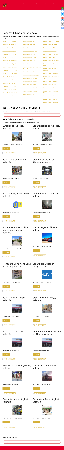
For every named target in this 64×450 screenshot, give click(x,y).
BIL (23, 6)
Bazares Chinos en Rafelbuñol (50, 73)
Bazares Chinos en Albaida (9, 44)
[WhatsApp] (62, 8)
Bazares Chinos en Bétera (9, 76)
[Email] (62, 23)
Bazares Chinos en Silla (49, 88)
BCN (33, 3)
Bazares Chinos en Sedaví (49, 84)
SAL (54, 3)
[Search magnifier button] (60, 115)
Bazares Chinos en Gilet (29, 60)
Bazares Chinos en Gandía (29, 57)
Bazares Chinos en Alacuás (9, 41)
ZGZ (45, 3)
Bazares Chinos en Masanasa (30, 78)
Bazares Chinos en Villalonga (50, 102)
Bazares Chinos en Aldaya (9, 54)
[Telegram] (62, 10)
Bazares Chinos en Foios (29, 54)
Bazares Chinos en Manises (30, 72)
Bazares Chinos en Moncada (30, 88)
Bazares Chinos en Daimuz (29, 44)
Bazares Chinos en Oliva (29, 94)
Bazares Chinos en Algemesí (9, 60)
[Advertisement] (31, 22)
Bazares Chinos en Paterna (50, 47)
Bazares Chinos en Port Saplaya (51, 60)
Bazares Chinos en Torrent (50, 96)
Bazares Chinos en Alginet (9, 64)
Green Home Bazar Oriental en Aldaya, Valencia (47, 332)
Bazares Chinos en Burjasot (9, 86)
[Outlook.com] (62, 20)
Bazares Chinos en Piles (49, 57)
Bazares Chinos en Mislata (29, 84)
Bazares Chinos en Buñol (8, 83)
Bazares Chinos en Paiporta (50, 44)
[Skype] (62, 15)
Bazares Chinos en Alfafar (9, 57)
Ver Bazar (6, 148)
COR (27, 6)
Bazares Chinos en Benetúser (9, 70)
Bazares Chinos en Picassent (50, 54)
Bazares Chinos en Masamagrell (31, 75)
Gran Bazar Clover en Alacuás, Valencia (43, 161)
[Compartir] (62, 28)
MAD (28, 3)
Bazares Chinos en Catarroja (9, 89)
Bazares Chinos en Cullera (29, 41)
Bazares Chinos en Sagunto (50, 81)
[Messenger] (62, 13)
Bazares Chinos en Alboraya (9, 47)
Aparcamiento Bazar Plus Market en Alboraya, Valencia (15, 230)
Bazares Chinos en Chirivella (9, 92)
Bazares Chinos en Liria (29, 64)
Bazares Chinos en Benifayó (9, 73)
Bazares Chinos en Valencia (50, 99)
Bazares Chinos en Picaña (49, 51)
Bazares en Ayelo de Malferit (9, 67)
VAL (41, 3)
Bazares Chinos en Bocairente (10, 80)
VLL (50, 3)
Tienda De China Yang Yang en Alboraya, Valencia (16, 265)
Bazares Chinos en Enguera (30, 51)
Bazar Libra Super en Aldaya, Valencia (43, 265)
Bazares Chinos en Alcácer (9, 51)
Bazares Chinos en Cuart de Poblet (11, 96)
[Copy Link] (62, 25)
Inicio (23, 3)
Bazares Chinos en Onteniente (51, 41)
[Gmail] (62, 18)
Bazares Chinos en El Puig (29, 47)
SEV (37, 3)
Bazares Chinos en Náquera (30, 91)
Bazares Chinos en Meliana (30, 81)
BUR (58, 3)
